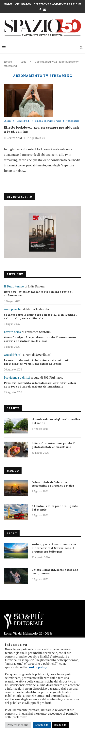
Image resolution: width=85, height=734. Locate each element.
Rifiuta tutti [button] (60, 725)
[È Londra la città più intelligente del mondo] (16, 512)
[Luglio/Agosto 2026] (42, 232)
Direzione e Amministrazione (57, 4)
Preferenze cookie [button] (17, 725)
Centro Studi (23, 121)
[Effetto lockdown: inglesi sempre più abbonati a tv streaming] (28, 100)
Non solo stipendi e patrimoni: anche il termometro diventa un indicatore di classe (40, 339)
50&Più (7, 121)
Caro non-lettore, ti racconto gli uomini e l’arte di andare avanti (38, 293)
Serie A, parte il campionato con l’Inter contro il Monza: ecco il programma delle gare (54, 548)
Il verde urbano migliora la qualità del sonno (56, 421)
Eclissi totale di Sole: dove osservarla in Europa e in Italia (53, 483)
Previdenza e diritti (17, 377)
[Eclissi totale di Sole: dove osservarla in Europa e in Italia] (16, 488)
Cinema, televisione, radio (48, 121)
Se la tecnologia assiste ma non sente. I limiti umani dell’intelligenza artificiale (40, 316)
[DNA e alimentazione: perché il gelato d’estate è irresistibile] (16, 449)
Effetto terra (12, 332)
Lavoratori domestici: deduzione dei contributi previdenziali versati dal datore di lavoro (36, 362)
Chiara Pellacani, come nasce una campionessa (55, 571)
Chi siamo (23, 4)
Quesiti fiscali (13, 355)
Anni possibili (13, 309)
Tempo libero (72, 121)
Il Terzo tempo (14, 286)
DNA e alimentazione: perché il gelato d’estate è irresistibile (54, 445)
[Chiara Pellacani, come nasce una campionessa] (16, 576)
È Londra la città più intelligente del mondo (55, 507)
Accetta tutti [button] (41, 725)
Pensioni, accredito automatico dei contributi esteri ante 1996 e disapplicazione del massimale (40, 384)
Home (8, 4)
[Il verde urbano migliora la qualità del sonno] (16, 425)
